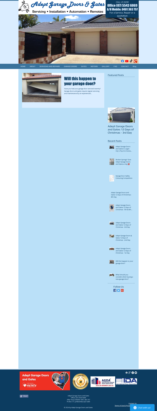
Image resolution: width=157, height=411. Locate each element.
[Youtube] (127, 61)
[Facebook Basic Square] (114, 290)
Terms (117, 406)
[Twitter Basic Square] (118, 290)
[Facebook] (122, 61)
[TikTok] (131, 61)
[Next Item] (131, 115)
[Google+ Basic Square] (122, 290)
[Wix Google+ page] (135, 61)
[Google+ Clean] (129, 372)
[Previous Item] (112, 115)
